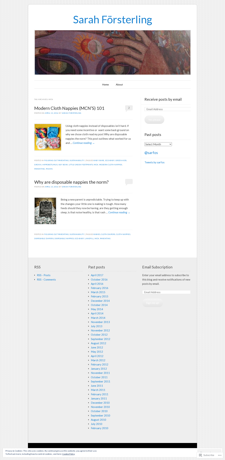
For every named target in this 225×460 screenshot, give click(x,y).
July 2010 (96, 423)
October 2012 (99, 334)
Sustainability (77, 160)
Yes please (154, 119)
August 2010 (98, 419)
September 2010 (100, 415)
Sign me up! (152, 302)
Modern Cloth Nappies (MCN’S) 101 (69, 108)
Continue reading (84, 142)
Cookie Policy (68, 454)
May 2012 (97, 351)
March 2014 (98, 317)
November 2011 (100, 372)
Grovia (37, 165)
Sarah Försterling (112, 19)
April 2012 (97, 356)
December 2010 (100, 402)
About (119, 84)
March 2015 (98, 292)
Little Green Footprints (81, 165)
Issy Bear (63, 165)
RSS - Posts (43, 275)
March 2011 (98, 389)
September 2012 (100, 339)
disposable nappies (64, 238)
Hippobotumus (49, 165)
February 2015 (99, 296)
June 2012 (97, 347)
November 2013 (100, 322)
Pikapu (49, 169)
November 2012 (100, 330)
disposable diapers (44, 238)
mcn (96, 165)
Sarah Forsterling (71, 113)
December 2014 (100, 300)
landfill (89, 238)
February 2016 (99, 287)
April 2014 (97, 313)
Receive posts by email (163, 99)
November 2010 (100, 406)
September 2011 (100, 381)
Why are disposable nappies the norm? (71, 182)
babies (97, 234)
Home (105, 84)
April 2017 (97, 275)
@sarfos (151, 152)
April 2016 (97, 283)
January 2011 (99, 398)
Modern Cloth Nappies (110, 165)
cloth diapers (108, 234)
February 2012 (99, 364)
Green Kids (121, 160)
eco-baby (110, 160)
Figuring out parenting (56, 160)
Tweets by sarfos (154, 162)
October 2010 (99, 411)
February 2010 (99, 428)
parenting (39, 169)
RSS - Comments (46, 279)
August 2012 (98, 343)
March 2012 (98, 360)
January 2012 (99, 368)
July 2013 (96, 326)
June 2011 (97, 385)
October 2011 (99, 377)
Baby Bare (99, 160)
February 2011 (99, 394)
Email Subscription (157, 267)
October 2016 (99, 279)
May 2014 (97, 309)
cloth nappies (123, 234)
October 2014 (99, 304)
